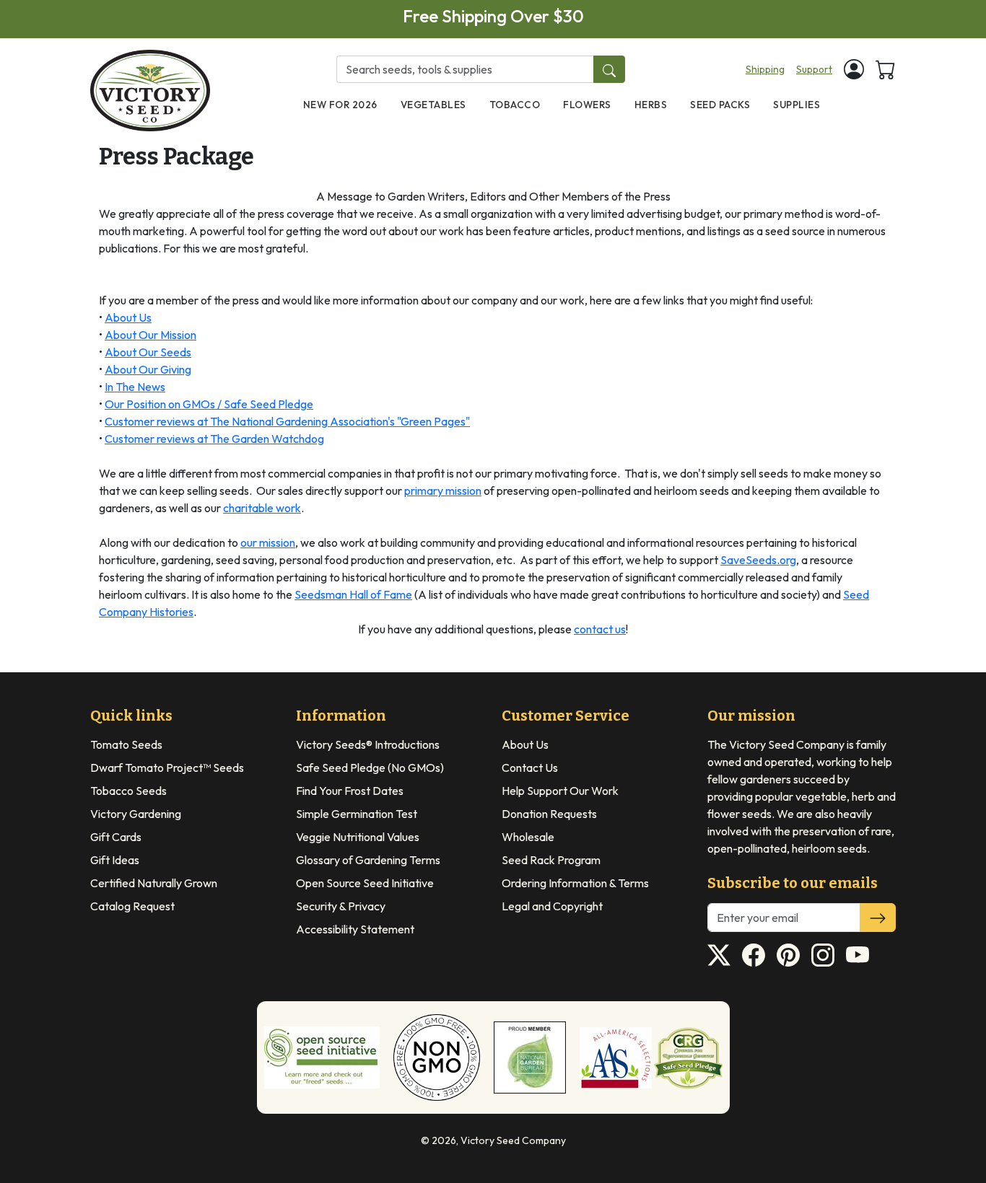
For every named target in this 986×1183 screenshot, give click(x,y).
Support (814, 69)
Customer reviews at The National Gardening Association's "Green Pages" (287, 421)
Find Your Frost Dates (349, 790)
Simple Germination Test (356, 813)
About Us (128, 317)
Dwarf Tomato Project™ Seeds (167, 767)
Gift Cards (115, 837)
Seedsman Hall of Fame (353, 594)
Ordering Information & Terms (575, 883)
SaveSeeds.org (758, 560)
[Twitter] (718, 955)
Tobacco (515, 104)
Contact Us (530, 767)
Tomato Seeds (126, 744)
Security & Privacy (340, 906)
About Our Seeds (148, 352)
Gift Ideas (114, 860)
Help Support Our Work (560, 790)
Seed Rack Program (551, 860)
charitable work (262, 508)
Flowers (587, 104)
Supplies (796, 104)
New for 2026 (340, 104)
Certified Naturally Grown (153, 883)
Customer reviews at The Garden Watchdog (214, 438)
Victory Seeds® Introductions (368, 744)
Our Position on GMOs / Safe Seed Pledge (209, 404)
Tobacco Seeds (128, 790)
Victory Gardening (135, 813)
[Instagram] (822, 955)
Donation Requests (549, 813)
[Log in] (854, 69)
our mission (267, 542)
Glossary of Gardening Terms (368, 860)
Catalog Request (132, 906)
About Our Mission (150, 334)
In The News (135, 386)
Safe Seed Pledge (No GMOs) (370, 767)
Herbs (651, 104)
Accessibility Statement (355, 929)
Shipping (765, 69)
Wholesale (528, 837)
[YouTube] (857, 955)
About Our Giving (148, 369)
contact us (600, 629)
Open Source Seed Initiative (365, 883)
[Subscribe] (878, 917)
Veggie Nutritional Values (357, 837)
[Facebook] (753, 955)
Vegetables (433, 104)
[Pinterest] (788, 955)
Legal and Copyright (552, 906)
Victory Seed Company (513, 1140)
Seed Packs (720, 104)
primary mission (442, 490)
